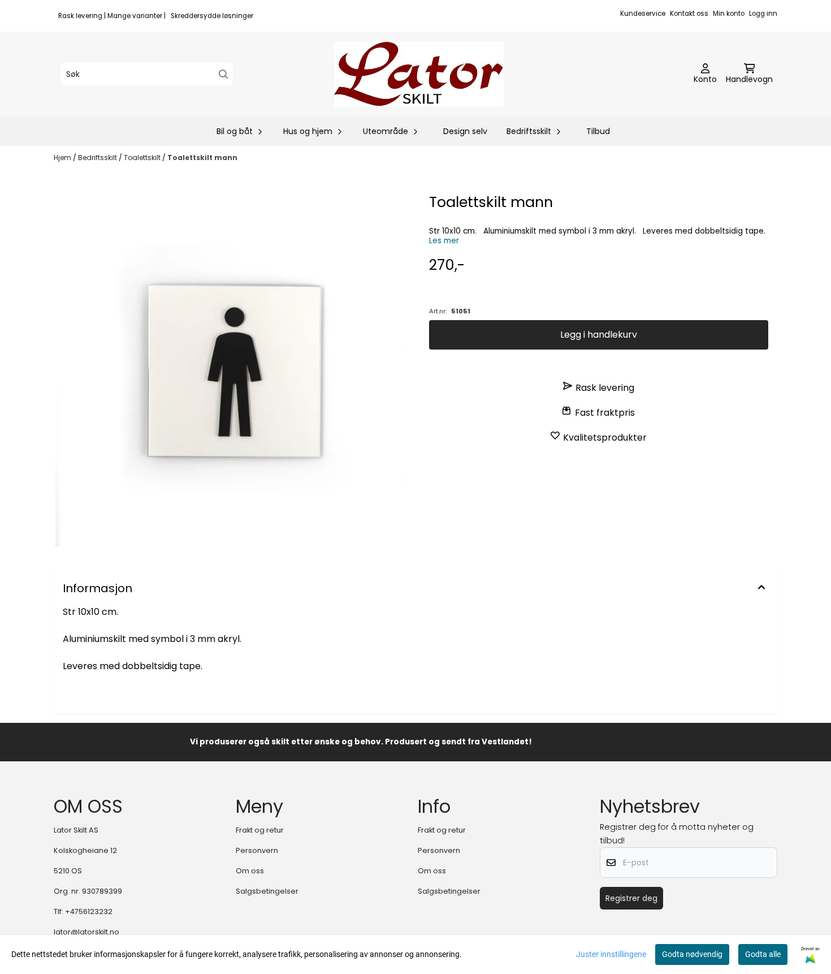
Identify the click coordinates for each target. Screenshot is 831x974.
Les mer (444, 240)
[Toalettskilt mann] (232, 370)
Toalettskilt (143, 157)
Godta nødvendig (692, 954)
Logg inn (763, 13)
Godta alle (763, 954)
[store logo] (419, 74)
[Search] (224, 74)
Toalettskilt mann (202, 157)
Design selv (465, 131)
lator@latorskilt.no (86, 932)
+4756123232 (88, 911)
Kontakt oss (689, 13)
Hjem (63, 157)
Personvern (257, 850)
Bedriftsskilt (98, 157)
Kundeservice (642, 13)
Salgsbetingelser (267, 891)
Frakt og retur (260, 830)
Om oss (250, 871)
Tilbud (598, 131)
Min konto (729, 13)
